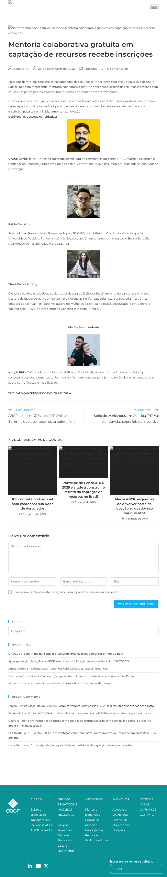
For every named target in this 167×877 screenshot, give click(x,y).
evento (52, 393)
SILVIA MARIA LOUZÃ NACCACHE (30, 713)
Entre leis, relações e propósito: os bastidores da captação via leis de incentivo (82, 745)
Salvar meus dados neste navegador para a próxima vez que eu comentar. (66, 592)
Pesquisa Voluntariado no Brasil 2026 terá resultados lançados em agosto (105, 705)
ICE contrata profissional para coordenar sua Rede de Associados (33, 503)
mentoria (64, 393)
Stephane (21, 69)
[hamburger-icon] (154, 7)
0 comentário (117, 69)
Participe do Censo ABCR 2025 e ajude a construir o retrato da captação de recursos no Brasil (83, 490)
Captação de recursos (31, 393)
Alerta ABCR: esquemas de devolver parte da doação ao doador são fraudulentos (134, 506)
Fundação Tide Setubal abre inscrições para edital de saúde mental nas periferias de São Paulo (71, 676)
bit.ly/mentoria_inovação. (63, 111)
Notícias (91, 69)
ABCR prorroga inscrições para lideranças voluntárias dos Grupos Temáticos (58, 668)
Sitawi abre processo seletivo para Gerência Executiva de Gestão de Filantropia (60, 683)
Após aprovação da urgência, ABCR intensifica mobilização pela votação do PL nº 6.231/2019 (68, 661)
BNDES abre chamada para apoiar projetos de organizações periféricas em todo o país (65, 653)
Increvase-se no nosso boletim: (131, 861)
